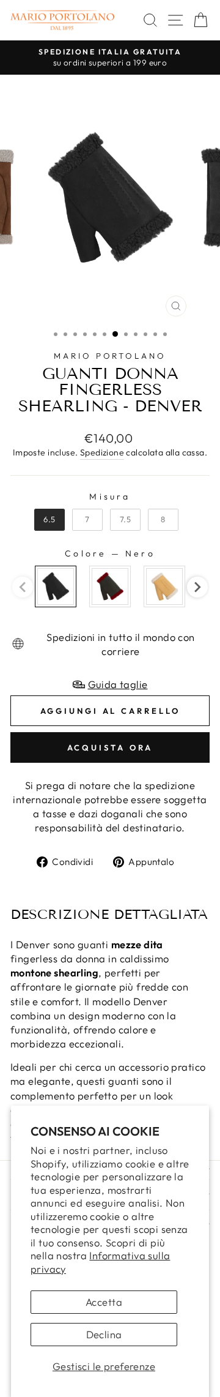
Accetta (104, 1301)
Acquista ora (110, 747)
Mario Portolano (110, 356)
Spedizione (102, 452)
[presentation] (197, 587)
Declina (104, 1334)
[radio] (49, 520)
